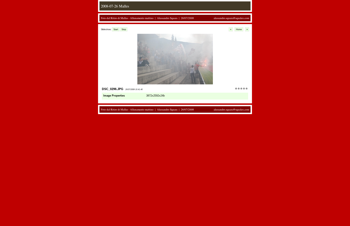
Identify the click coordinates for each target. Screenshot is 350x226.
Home (239, 29)
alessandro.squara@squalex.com (231, 18)
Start (115, 29)
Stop (124, 29)
